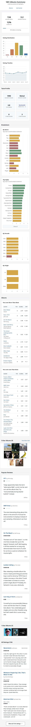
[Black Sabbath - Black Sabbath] (19, 462)
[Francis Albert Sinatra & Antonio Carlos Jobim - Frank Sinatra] (15, 632)
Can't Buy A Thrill (8, 395)
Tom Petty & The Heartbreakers (8, 420)
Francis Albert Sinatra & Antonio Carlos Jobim (8, 378)
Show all (15, 226)
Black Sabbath (7, 346)
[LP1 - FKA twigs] (8, 632)
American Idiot (8, 699)
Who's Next (7, 351)
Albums (11, 8)
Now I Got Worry (8, 325)
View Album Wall (26, 440)
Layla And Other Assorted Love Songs (8, 429)
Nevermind (7, 648)
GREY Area (6, 385)
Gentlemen (7, 356)
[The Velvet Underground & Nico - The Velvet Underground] (23, 455)
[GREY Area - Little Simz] (23, 632)
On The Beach (7, 320)
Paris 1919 (6, 315)
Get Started (19, 8)
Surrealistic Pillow (9, 405)
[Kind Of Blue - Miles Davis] (15, 447)
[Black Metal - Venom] (8, 455)
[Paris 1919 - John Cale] (12, 462)
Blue (5, 415)
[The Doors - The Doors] (15, 455)
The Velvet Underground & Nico (8, 332)
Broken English (8, 361)
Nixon (5, 341)
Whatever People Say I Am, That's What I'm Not (14, 673)
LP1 (5, 390)
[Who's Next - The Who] (23, 447)
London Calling (8, 565)
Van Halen (6, 400)
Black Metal (7, 310)
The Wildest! (7, 410)
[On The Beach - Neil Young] (8, 447)
